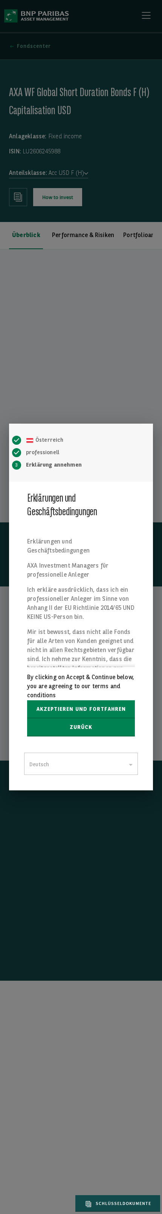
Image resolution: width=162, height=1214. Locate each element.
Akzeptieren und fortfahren (81, 709)
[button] (116, 1203)
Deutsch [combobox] (39, 764)
